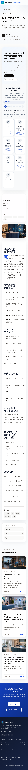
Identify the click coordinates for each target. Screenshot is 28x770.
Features (7, 529)
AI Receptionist (8, 13)
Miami (10, 759)
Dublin (2, 757)
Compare (3, 742)
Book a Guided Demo (10, 79)
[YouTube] (2, 735)
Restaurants (4, 750)
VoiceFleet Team (10, 34)
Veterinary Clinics (5, 752)
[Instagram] (8, 735)
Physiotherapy (14, 752)
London (8, 757)
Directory (8, 744)
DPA (25, 744)
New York (13, 757)
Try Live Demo (8, 76)
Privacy (14, 744)
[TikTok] (12, 735)
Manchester (4, 759)
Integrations (18, 739)
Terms (20, 744)
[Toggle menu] (25, 2)
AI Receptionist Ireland (19, 742)
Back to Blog (7, 9)
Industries (10, 739)
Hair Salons (21, 750)
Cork (19, 757)
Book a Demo (14, 704)
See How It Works (14, 710)
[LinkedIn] (5, 735)
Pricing (7, 533)
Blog (2, 744)
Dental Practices (13, 750)
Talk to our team (7, 731)
